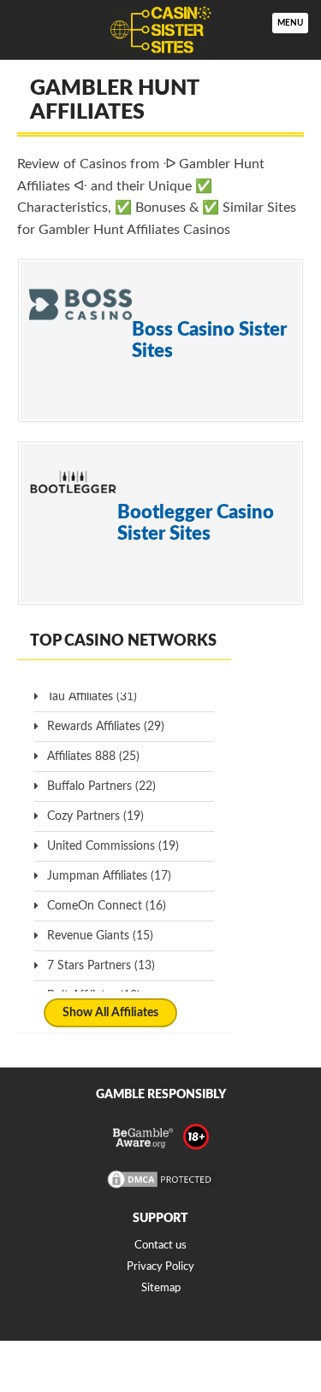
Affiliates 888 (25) (93, 757)
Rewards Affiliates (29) (105, 727)
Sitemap (161, 1288)
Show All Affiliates (110, 1013)
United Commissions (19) (113, 846)
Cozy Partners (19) (95, 816)
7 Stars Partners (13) (101, 966)
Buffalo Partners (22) (101, 787)
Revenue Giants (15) (100, 936)
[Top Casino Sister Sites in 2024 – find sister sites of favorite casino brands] (160, 30)
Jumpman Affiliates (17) (109, 876)
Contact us (160, 1245)
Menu (290, 23)
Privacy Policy (160, 1266)
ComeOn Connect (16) (106, 906)
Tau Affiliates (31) (92, 697)
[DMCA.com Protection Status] (161, 1187)
